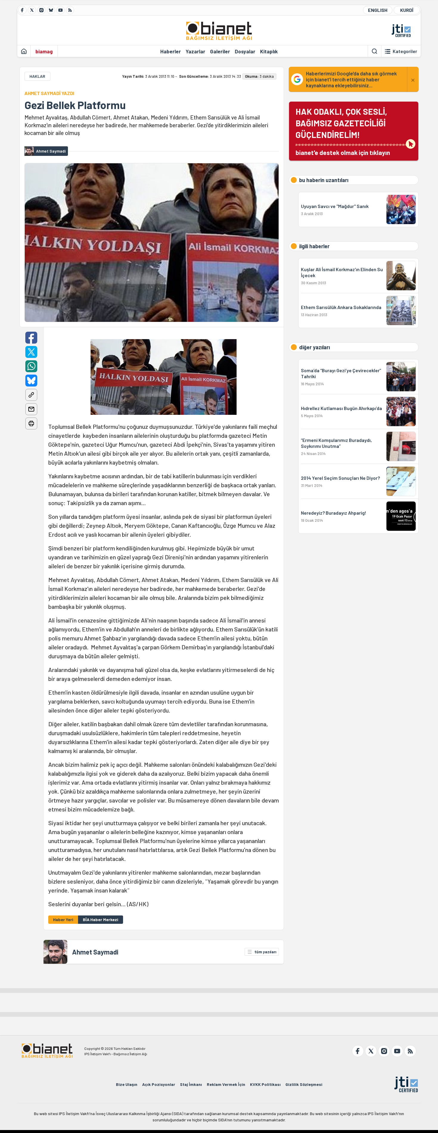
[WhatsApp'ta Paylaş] (31, 366)
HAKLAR (37, 76)
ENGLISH (377, 10)
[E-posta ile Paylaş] (31, 409)
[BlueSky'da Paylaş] (31, 381)
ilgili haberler (314, 246)
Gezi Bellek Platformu (75, 105)
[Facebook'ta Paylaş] (31, 338)
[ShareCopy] (31, 395)
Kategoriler (405, 51)
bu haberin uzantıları (323, 180)
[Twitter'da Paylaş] (31, 352)
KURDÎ (406, 10)
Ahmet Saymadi (95, 952)
